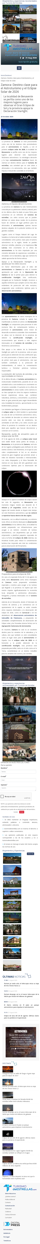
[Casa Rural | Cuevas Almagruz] (11, 28)
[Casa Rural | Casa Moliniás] (12, 941)
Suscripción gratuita (28, 61)
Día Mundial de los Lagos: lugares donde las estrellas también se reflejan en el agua (17, 1152)
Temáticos (7, 1241)
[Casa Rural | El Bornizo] (12, 894)
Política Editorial (10, 1199)
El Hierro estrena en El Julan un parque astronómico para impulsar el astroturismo (21, 1006)
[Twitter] (23, 58)
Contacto (8, 1202)
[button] (3, 127)
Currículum (8, 1217)
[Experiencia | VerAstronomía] (11, 38)
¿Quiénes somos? (10, 1196)
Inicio (2, 75)
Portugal (7, 1237)
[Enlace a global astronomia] (21, 1042)
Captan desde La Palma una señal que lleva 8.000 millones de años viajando (19, 1165)
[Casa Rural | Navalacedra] (11, 19)
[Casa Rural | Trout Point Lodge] (19, 696)
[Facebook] (20, 58)
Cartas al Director (10, 1214)
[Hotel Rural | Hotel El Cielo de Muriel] (28, 38)
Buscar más (30, 853)
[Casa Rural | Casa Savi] (28, 9)
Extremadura (8, 1229)
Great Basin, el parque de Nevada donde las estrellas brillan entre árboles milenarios (17, 1100)
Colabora (8, 1212)
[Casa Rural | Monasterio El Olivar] (11, 9)
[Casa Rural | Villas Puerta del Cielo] (12, 870)
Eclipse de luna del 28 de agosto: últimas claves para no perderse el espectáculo (21, 1017)
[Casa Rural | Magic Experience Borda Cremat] (19, 715)
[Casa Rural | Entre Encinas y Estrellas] (12, 858)
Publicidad (8, 1209)
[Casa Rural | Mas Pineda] (12, 906)
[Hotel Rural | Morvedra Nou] (28, 19)
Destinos (8, 75)
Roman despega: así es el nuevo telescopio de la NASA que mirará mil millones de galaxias (21, 995)
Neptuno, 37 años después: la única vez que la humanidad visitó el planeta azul (18, 1177)
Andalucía (7, 1233)
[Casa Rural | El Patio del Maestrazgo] (19, 752)
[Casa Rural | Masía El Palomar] (28, 28)
